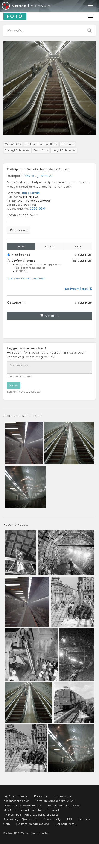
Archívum (31, 5)
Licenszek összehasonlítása (26, 278)
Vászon (49, 246)
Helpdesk (84, 819)
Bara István (31, 193)
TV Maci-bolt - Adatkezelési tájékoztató (30, 814)
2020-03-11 (38, 208)
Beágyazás (20, 230)
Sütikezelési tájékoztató (32, 824)
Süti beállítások (65, 824)
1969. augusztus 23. (39, 176)
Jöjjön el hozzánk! (16, 796)
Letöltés (21, 246)
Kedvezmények (77, 288)
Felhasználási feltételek (64, 805)
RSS (69, 819)
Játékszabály (51, 819)
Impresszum (62, 796)
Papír (78, 246)
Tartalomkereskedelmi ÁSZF (55, 801)
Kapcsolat (41, 796)
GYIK (6, 824)
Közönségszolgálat (16, 801)
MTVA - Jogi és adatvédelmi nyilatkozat (31, 810)
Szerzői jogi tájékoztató (19, 819)
